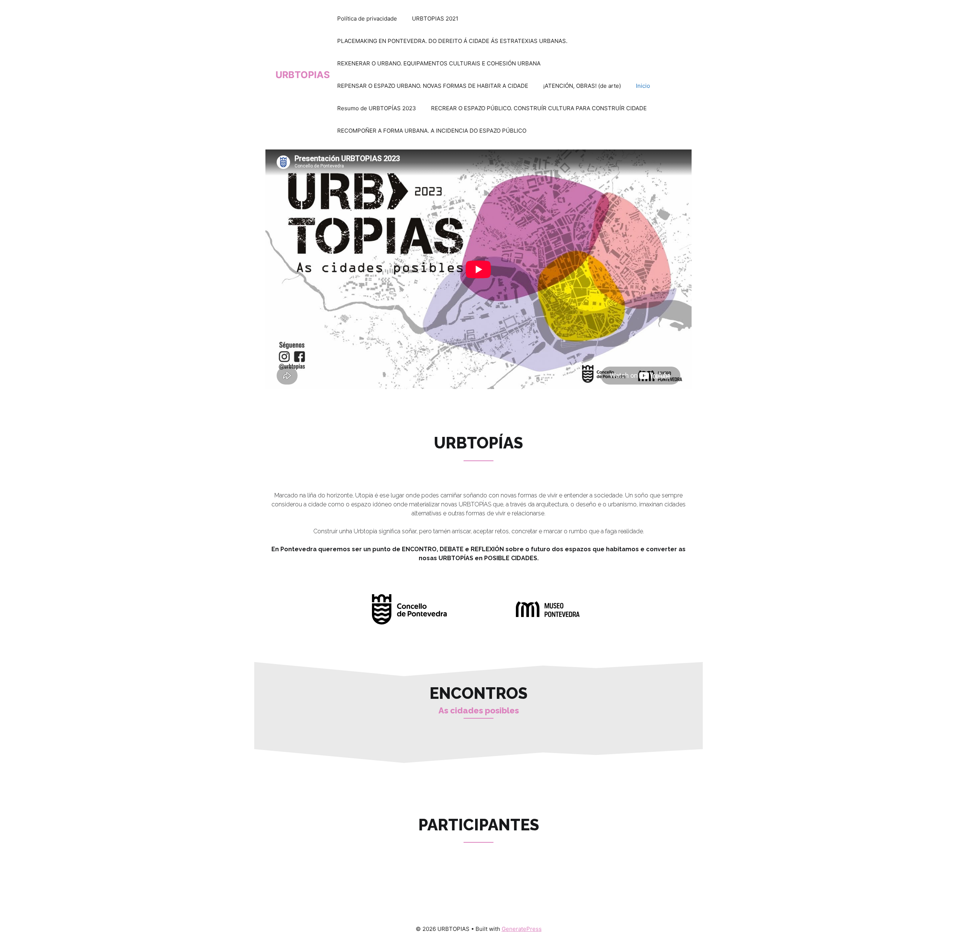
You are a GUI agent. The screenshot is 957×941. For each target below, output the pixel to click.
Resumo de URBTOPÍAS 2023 (376, 108)
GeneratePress (522, 928)
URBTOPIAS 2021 (435, 18)
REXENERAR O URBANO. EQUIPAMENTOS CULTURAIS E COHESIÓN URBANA (439, 63)
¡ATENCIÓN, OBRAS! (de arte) (582, 85)
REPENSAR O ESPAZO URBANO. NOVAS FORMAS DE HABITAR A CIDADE (432, 85)
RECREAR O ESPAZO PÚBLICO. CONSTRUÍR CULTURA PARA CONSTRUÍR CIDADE (539, 108)
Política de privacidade (367, 18)
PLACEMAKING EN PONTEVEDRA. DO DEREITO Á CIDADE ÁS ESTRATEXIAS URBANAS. (452, 40)
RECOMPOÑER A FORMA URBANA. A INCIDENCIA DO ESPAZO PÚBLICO (431, 130)
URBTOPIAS (303, 74)
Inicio (643, 85)
